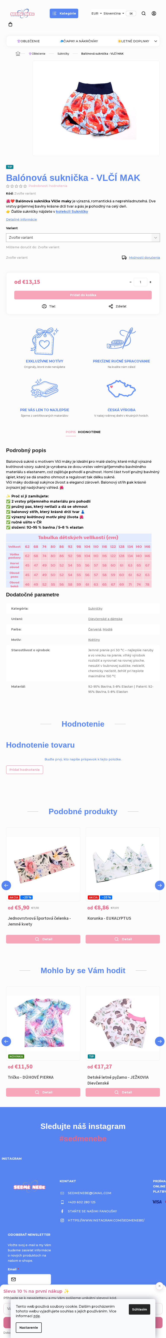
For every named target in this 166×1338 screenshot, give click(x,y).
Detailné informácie (21, 219)
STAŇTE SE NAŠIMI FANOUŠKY (92, 1211)
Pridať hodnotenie (25, 770)
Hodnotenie (89, 432)
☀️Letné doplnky (133, 41)
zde (36, 1316)
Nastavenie (28, 1328)
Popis (71, 432)
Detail (47, 939)
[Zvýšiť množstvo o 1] (150, 282)
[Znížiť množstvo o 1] (130, 282)
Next (159, 885)
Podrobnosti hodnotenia (48, 186)
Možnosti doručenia (144, 258)
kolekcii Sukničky (72, 211)
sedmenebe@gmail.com (89, 1193)
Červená (94, 629)
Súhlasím (139, 1309)
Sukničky (95, 609)
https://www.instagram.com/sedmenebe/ (106, 1220)
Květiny (94, 640)
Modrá (107, 629)
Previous (6, 885)
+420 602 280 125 (82, 1202)
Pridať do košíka (83, 295)
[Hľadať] (143, 13)
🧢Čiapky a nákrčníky (79, 41)
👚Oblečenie (28, 41)
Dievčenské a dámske (105, 619)
